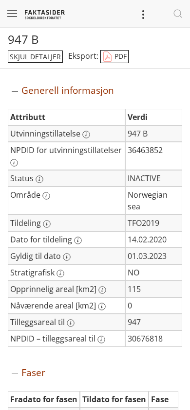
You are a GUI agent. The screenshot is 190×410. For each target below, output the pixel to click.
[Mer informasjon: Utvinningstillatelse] (86, 134)
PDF (120, 56)
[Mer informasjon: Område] (46, 196)
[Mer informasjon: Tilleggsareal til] (71, 323)
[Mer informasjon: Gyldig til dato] (67, 257)
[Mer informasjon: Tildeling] (47, 224)
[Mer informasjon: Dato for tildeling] (78, 240)
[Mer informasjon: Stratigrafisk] (60, 273)
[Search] (178, 13)
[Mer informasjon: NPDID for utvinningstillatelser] (14, 163)
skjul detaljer (35, 56)
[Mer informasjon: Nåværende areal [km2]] (102, 306)
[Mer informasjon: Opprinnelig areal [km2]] (102, 290)
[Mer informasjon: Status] (39, 179)
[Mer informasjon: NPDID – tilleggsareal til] (101, 339)
